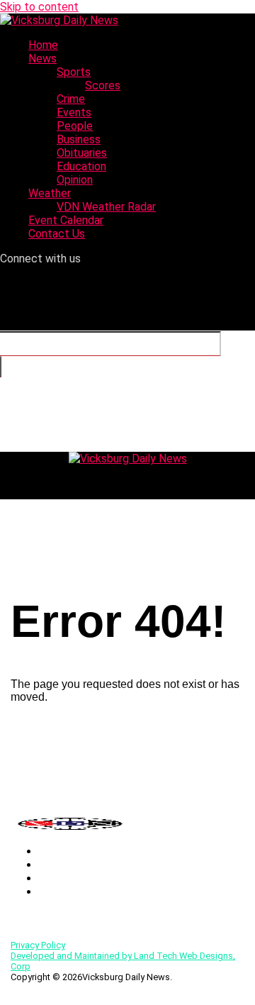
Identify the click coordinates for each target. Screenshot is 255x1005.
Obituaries (82, 153)
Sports (74, 72)
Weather (49, 193)
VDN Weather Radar (106, 206)
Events (74, 112)
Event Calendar (65, 220)
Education (81, 166)
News (42, 58)
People (75, 126)
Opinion (75, 180)
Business (79, 139)
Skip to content (39, 6)
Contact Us (56, 233)
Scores (102, 85)
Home (43, 45)
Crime (71, 99)
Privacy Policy (38, 945)
